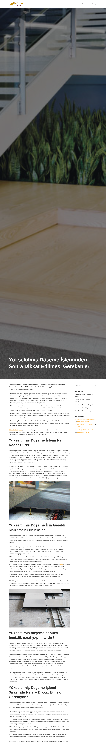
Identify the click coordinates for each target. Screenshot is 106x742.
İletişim (94, 4)
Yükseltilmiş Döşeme (14, 373)
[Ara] (95, 385)
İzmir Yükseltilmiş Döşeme (82, 408)
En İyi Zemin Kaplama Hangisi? (84, 405)
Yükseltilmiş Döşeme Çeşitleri (70, 4)
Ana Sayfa (55, 4)
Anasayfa (11, 353)
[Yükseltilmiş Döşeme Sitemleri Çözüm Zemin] (17, 4)
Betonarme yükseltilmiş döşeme (84, 424)
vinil (61, 564)
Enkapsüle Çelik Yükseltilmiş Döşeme (86, 430)
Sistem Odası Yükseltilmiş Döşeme (85, 419)
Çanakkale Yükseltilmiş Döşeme (84, 411)
